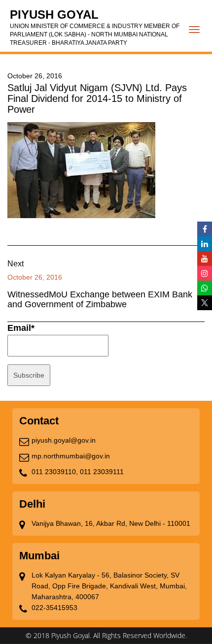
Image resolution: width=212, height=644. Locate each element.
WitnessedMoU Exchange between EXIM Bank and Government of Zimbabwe (99, 299)
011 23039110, (55, 472)
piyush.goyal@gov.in (64, 440)
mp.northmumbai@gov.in (71, 456)
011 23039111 (102, 472)
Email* (21, 328)
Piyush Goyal (94, 27)
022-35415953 (54, 608)
